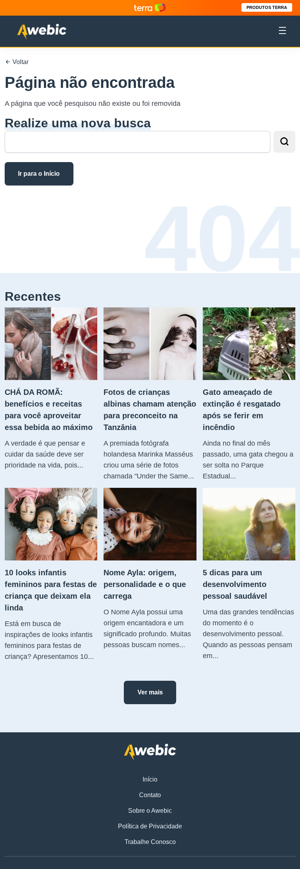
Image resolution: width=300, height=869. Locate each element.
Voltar (20, 62)
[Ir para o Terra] (150, 7)
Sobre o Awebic (150, 810)
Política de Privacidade (150, 826)
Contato (150, 795)
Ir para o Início (39, 173)
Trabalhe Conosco (150, 842)
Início (150, 779)
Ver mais (150, 692)
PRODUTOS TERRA (266, 7)
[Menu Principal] (282, 31)
